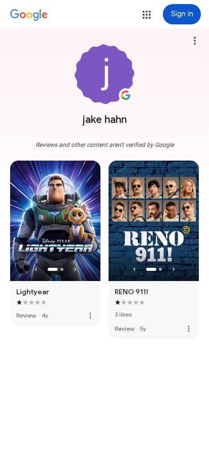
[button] (146, 15)
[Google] (29, 15)
